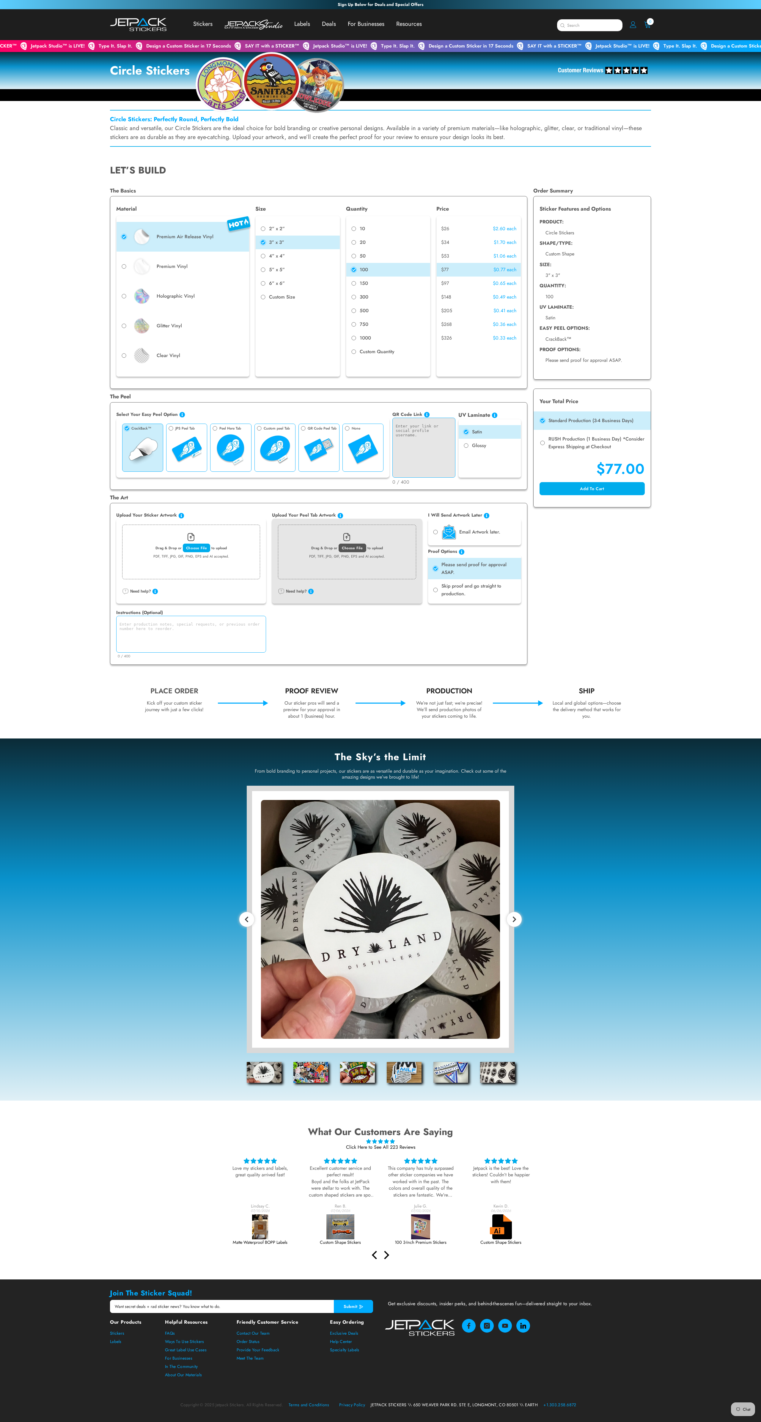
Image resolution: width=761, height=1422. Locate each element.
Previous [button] (249, 922)
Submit (351, 1306)
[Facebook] (469, 1326)
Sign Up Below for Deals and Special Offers (380, 4)
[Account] (633, 24)
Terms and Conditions (309, 1405)
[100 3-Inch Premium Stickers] (340, 1226)
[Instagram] (487, 1326)
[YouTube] (505, 1326)
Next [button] (516, 922)
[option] (380, 919)
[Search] (562, 25)
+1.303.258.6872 (559, 1405)
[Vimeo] (523, 1326)
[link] (174, 703)
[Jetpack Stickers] (501, 1226)
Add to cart (592, 489)
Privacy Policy (352, 1405)
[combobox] (594, 25)
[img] (380, 1141)
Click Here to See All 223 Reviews (380, 1147)
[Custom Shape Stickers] (260, 1226)
